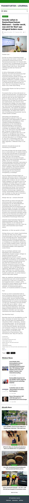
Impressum (8, 500)
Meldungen (14, 424)
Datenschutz (15, 500)
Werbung (21, 500)
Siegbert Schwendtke (8, 32)
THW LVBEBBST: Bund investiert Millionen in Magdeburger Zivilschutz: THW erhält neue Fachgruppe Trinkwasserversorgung (14, 428)
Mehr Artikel (14, 492)
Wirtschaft (5, 16)
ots (5, 349)
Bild (8, 353)
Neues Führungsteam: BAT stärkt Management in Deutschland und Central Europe (18, 398)
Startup (13, 353)
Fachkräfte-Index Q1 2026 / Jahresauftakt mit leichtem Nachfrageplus (16, 389)
